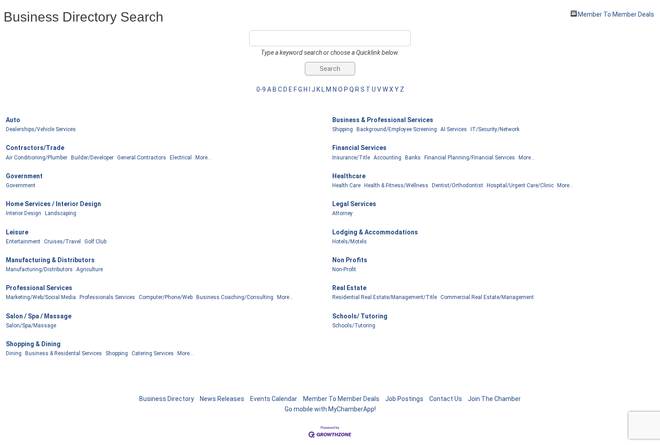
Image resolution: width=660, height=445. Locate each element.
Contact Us (445, 398)
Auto (13, 119)
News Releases (222, 398)
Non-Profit (344, 269)
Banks (413, 157)
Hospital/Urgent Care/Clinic (520, 185)
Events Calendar (273, 398)
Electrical (181, 157)
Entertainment (23, 241)
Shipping (342, 129)
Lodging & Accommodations (375, 232)
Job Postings (404, 398)
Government (24, 176)
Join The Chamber (494, 398)
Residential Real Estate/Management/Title (384, 297)
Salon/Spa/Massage (31, 325)
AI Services (453, 129)
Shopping (117, 353)
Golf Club (95, 241)
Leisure (17, 232)
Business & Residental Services (63, 353)
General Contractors (141, 157)
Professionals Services (107, 297)
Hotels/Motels (349, 241)
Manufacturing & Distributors (50, 260)
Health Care (346, 185)
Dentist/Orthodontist (457, 185)
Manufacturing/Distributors (39, 269)
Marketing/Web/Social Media (41, 297)
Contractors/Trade (35, 147)
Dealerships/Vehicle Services (41, 129)
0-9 (261, 89)
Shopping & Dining (33, 344)
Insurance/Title (351, 157)
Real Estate (349, 287)
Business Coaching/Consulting (234, 297)
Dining (14, 353)
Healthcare (348, 176)
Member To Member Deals (616, 14)
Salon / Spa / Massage (38, 316)
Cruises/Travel (62, 241)
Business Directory (166, 398)
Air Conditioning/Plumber (36, 157)
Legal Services (354, 203)
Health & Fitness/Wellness (396, 185)
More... (203, 157)
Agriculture (89, 269)
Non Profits (349, 260)
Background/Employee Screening (396, 129)
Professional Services (39, 287)
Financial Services (359, 147)
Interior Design (23, 213)
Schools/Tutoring (353, 325)
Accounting (387, 157)
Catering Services (153, 353)
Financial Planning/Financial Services (469, 157)
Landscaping (60, 213)
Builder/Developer (92, 157)
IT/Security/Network (495, 129)
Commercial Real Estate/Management (487, 297)
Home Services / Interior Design (53, 203)
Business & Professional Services (382, 119)
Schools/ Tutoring (359, 316)
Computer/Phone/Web (166, 297)
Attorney (342, 213)
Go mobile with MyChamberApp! (330, 409)
